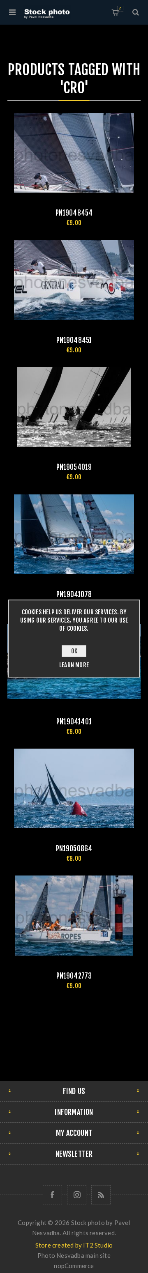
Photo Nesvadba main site (74, 1255)
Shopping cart (120, 9)
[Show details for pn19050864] (74, 788)
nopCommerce (74, 1265)
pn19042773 (74, 976)
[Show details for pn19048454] (74, 153)
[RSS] (101, 1194)
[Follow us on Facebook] (52, 1194)
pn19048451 (74, 340)
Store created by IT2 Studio (74, 1245)
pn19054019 (74, 467)
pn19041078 (74, 594)
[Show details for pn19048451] (74, 280)
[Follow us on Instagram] (76, 1194)
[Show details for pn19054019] (74, 407)
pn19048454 (74, 213)
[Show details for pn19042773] (74, 915)
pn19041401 (74, 721)
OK (74, 651)
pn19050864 (74, 848)
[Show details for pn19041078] (74, 534)
